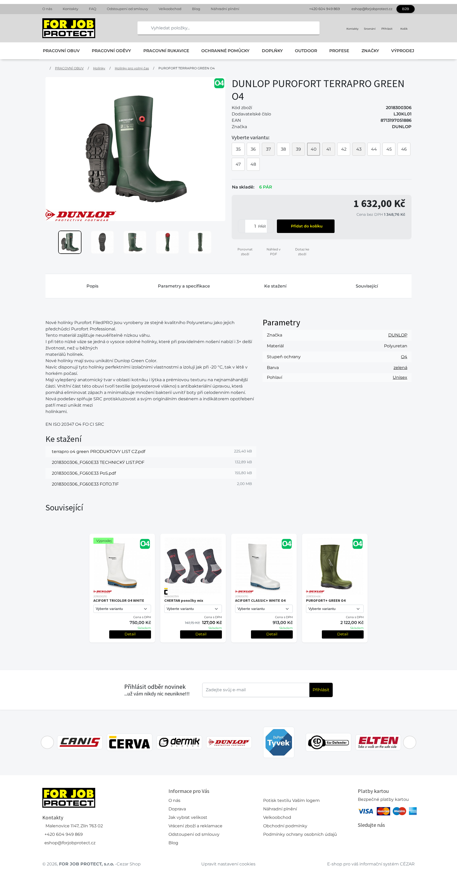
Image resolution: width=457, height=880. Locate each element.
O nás (47, 9)
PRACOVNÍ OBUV (61, 50)
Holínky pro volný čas (132, 68)
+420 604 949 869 (324, 9)
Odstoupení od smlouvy (127, 9)
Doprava (177, 808)
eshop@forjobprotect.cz (371, 9)
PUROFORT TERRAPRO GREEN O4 (186, 68)
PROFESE (339, 50)
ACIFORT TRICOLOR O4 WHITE (118, 600)
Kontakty (70, 9)
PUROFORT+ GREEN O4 (326, 600)
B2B (405, 9)
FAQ (92, 9)
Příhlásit (321, 689)
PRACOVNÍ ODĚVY (111, 50)
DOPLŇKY (272, 50)
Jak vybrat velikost (187, 817)
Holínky (99, 68)
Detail (130, 634)
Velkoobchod (170, 9)
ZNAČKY (370, 50)
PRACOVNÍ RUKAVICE (166, 50)
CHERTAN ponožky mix (183, 600)
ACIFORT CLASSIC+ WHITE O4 (260, 600)
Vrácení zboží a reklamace (195, 825)
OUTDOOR (306, 50)
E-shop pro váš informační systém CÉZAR (371, 863)
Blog (196, 9)
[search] (142, 28)
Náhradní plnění (225, 9)
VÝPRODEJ (402, 50)
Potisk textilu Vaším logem (291, 800)
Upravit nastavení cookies (228, 863)
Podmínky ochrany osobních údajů (300, 834)
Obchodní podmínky (285, 825)
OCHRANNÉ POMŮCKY (225, 50)
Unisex (400, 377)
